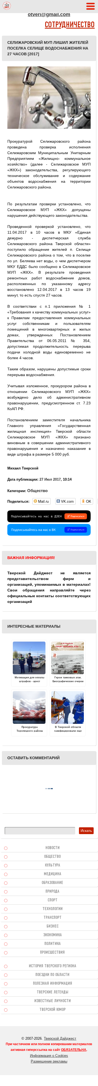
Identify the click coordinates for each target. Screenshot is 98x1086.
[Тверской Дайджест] (7, 6)
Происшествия (52, 952)
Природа (52, 891)
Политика (52, 944)
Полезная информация (52, 984)
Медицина (52, 874)
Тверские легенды (52, 992)
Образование (52, 883)
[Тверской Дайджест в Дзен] (49, 521)
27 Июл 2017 (50, 479)
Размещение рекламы (49, 1061)
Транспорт (53, 918)
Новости (52, 848)
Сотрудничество (70, 25)
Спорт (52, 900)
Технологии (52, 909)
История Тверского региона (52, 966)
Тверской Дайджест (60, 1038)
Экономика (52, 935)
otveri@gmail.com (49, 14)
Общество (37, 490)
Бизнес (53, 926)
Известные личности (52, 1001)
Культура (52, 865)
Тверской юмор (52, 1010)
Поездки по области (52, 975)
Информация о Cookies (49, 1056)
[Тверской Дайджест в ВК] (49, 534)
